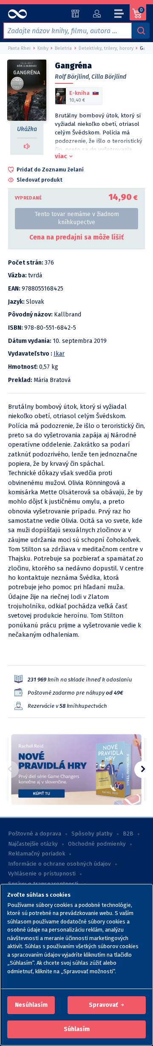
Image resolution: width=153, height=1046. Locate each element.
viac (61, 156)
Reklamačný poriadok (36, 853)
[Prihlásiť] (97, 13)
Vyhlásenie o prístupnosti (42, 873)
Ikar (59, 353)
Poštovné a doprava (34, 833)
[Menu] (119, 15)
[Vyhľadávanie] (141, 31)
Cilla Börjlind (108, 76)
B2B (128, 833)
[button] (31, 1005)
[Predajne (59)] (75, 13)
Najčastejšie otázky (33, 844)
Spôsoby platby (92, 833)
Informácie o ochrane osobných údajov (59, 864)
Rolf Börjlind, (72, 76)
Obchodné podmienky (97, 844)
